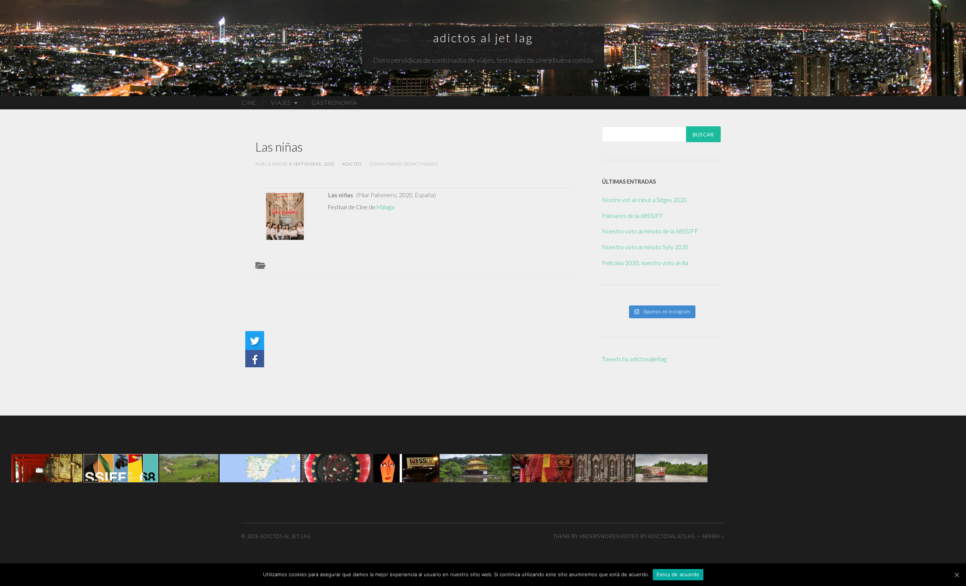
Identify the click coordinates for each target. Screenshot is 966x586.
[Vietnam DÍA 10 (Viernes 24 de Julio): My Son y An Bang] (604, 467)
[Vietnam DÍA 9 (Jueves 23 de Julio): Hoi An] (543, 467)
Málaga (385, 207)
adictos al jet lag (483, 38)
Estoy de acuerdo (678, 574)
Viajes (281, 102)
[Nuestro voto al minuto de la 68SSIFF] (120, 467)
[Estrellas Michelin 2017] (260, 467)
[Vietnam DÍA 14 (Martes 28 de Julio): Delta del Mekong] (671, 467)
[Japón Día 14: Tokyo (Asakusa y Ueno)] (336, 467)
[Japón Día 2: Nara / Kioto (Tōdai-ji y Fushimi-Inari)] (46, 467)
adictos (352, 163)
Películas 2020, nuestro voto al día (645, 262)
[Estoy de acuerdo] (956, 574)
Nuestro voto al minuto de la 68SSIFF (650, 231)
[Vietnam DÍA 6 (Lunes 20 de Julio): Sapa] (188, 467)
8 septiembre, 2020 (311, 163)
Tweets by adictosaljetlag (634, 358)
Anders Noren (599, 536)
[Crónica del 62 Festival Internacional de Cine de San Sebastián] (406, 467)
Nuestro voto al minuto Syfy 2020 (645, 246)
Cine (249, 102)
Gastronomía (334, 102)
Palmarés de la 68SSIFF (632, 215)
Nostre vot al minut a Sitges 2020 (644, 199)
